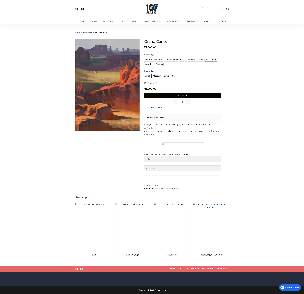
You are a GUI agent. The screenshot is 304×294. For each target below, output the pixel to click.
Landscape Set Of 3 (211, 255)
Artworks (108, 21)
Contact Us (183, 269)
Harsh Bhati (157, 107)
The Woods (132, 255)
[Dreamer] (171, 226)
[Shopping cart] (227, 9)
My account (207, 269)
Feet (93, 255)
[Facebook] (76, 9)
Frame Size (149, 71)
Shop (94, 21)
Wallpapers (151, 21)
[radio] (153, 60)
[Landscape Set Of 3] (211, 226)
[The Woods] (132, 226)
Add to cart (183, 95)
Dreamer (171, 255)
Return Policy (227, 21)
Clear (173, 76)
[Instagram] (82, 9)
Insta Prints (172, 21)
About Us (209, 21)
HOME (83, 21)
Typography (191, 21)
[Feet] (93, 226)
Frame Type (150, 55)
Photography (129, 21)
